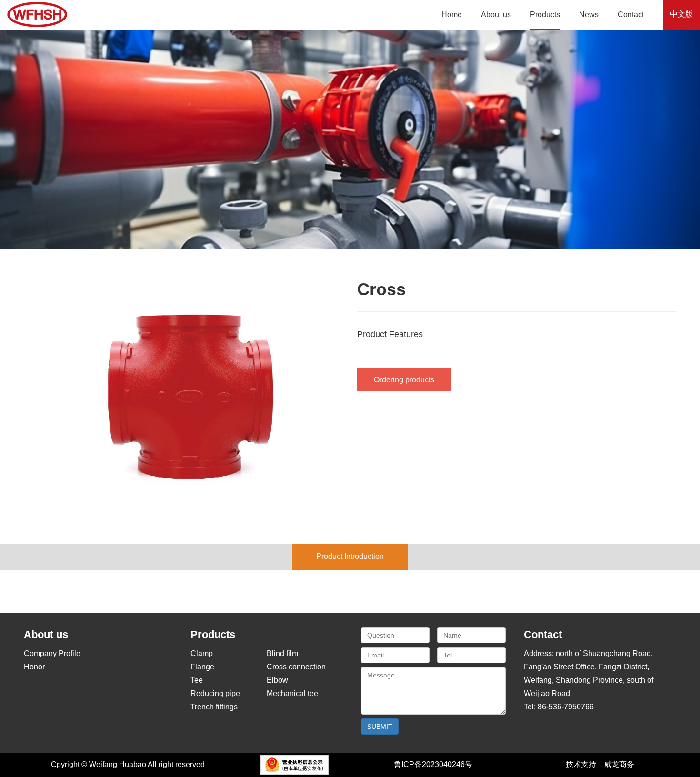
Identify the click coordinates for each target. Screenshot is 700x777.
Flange (202, 667)
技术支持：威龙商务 (600, 764)
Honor (34, 667)
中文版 (681, 14)
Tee (196, 680)
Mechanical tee (292, 693)
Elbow (277, 680)
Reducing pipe (215, 693)
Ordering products (404, 380)
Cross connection (296, 667)
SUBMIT (379, 726)
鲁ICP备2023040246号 (433, 764)
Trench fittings (214, 707)
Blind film (282, 653)
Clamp (201, 653)
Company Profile (52, 653)
